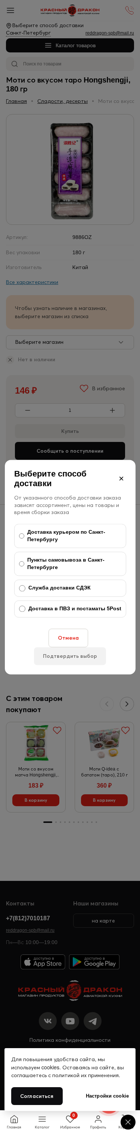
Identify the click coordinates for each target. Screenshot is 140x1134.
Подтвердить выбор (70, 656)
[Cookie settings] (128, 1122)
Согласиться (37, 1096)
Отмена (68, 637)
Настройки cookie (107, 1096)
